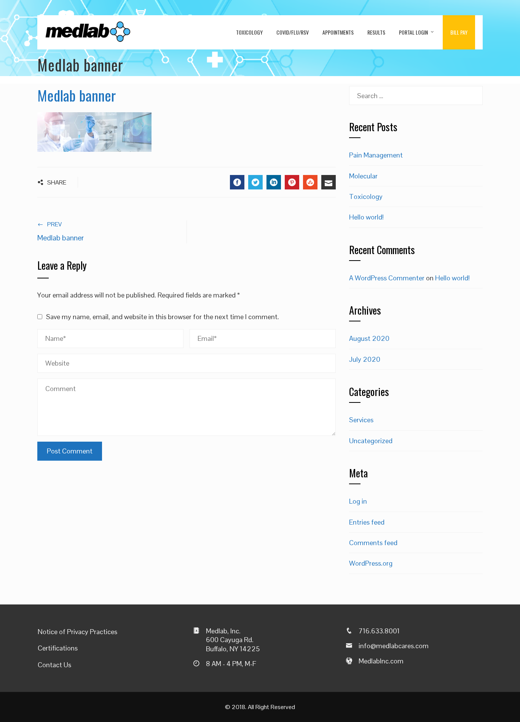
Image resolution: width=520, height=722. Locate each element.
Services (361, 419)
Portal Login (413, 32)
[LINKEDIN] (273, 182)
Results (376, 32)
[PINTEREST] (292, 182)
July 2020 (364, 359)
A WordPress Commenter (386, 278)
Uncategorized (370, 440)
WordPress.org (370, 563)
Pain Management (376, 155)
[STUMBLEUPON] (310, 182)
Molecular (363, 176)
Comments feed (373, 542)
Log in (358, 501)
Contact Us (54, 664)
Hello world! (366, 217)
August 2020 (369, 338)
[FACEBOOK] (237, 182)
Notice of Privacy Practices (77, 631)
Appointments (338, 32)
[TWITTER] (255, 182)
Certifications (58, 648)
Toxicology (249, 32)
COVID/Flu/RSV (292, 32)
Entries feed (366, 522)
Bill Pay (458, 32)
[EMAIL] (328, 182)
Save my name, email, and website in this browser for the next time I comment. (162, 316)
